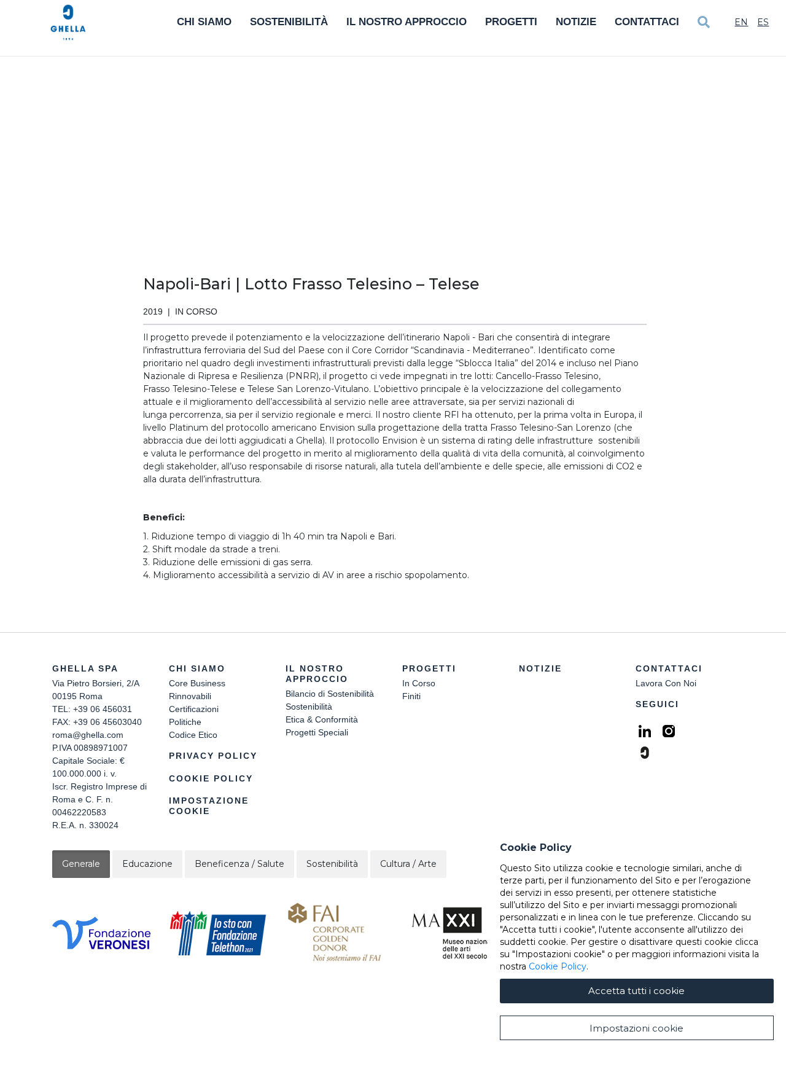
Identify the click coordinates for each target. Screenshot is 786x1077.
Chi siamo (197, 668)
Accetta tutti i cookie (636, 991)
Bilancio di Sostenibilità (330, 694)
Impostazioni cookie (636, 1028)
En (741, 22)
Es (763, 22)
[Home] (68, 22)
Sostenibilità (289, 22)
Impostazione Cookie (209, 806)
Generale (81, 863)
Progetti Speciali (317, 732)
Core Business (197, 683)
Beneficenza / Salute (239, 863)
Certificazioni (194, 709)
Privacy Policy (213, 756)
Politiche (185, 722)
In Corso (418, 683)
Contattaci (647, 22)
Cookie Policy (211, 778)
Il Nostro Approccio (406, 22)
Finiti (411, 696)
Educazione (147, 863)
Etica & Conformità (322, 719)
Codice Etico (193, 735)
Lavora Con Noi (666, 683)
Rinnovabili (190, 696)
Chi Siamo (204, 22)
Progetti (511, 22)
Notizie (576, 22)
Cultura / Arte (408, 863)
